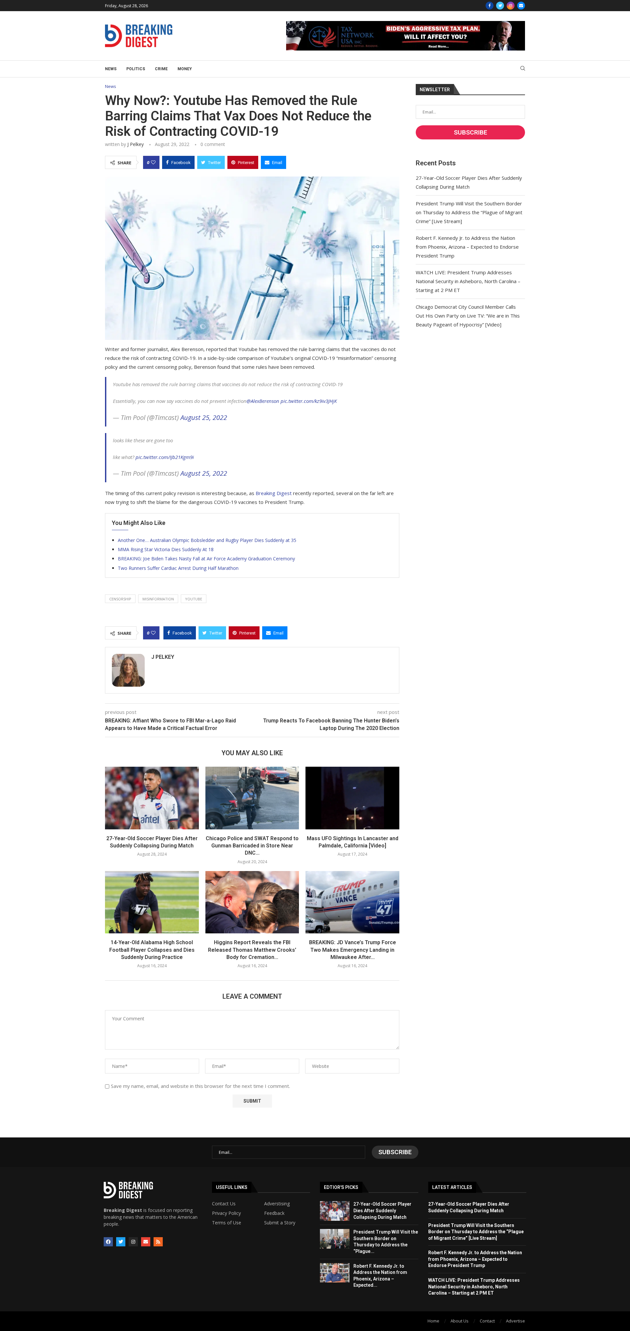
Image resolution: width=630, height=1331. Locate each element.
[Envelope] (145, 1241)
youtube (193, 598)
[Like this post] (153, 162)
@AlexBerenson (262, 401)
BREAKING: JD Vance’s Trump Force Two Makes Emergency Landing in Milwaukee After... (352, 949)
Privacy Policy (226, 1213)
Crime (161, 69)
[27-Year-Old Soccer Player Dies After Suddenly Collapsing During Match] (152, 798)
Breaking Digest (274, 493)
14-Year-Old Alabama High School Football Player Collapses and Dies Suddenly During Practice (152, 949)
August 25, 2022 (203, 417)
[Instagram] (510, 6)
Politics (135, 69)
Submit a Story (279, 1222)
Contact (487, 1321)
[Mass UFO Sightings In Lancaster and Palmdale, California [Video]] (352, 798)
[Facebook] (490, 6)
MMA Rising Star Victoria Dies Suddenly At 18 (166, 549)
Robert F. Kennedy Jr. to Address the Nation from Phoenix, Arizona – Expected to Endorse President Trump (467, 247)
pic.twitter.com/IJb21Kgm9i (165, 457)
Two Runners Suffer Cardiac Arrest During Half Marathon (178, 568)
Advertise (515, 1321)
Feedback (274, 1213)
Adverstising (277, 1203)
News (110, 69)
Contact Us (224, 1203)
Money (185, 69)
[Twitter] (500, 6)
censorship (120, 598)
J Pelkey (135, 144)
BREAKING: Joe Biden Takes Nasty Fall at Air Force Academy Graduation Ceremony (206, 558)
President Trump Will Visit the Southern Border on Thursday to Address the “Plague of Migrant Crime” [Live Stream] (469, 212)
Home (433, 1321)
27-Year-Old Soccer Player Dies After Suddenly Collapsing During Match (382, 1210)
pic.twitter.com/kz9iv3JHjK (309, 401)
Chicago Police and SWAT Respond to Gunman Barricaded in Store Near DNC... (252, 845)
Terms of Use (226, 1222)
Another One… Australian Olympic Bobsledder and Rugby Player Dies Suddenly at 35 (207, 540)
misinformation (158, 598)
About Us (460, 1321)
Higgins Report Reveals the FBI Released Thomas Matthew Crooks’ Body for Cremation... (252, 949)
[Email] (521, 6)
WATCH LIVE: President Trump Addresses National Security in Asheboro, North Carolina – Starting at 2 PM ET (468, 281)
